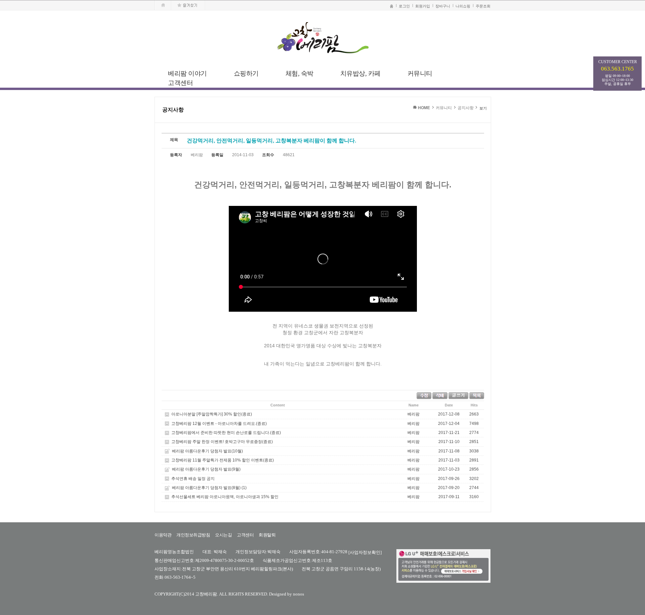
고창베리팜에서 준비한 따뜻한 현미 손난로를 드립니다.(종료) (226, 432)
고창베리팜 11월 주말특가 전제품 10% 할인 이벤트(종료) (222, 460)
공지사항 (466, 107)
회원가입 (422, 6)
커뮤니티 (444, 107)
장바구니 (442, 6)
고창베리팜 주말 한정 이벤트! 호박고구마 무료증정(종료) (222, 442)
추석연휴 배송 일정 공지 (193, 478)
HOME (424, 107)
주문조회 (483, 6)
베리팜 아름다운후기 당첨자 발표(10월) (207, 451)
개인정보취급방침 (193, 534)
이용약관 (163, 534)
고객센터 (245, 534)
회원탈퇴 (267, 534)
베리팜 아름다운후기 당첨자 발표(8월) (206, 487)
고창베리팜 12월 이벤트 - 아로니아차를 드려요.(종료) (219, 423)
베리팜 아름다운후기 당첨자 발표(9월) (206, 469)
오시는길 (223, 534)
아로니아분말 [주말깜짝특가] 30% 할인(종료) (211, 414)
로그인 (404, 6)
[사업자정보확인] (365, 552)
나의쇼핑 (463, 6)
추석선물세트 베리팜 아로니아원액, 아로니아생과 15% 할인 (224, 497)
